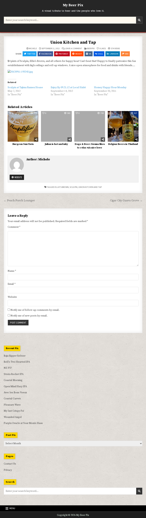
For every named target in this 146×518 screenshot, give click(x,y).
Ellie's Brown (62, 187)
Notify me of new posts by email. (29, 315)
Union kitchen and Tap (90, 187)
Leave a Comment (73, 48)
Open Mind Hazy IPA (15, 386)
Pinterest (63, 53)
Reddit (78, 53)
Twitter (31, 53)
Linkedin (114, 53)
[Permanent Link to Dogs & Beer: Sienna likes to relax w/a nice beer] (89, 126)
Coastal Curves (12, 398)
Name (12, 271)
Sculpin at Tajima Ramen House (25, 87)
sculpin (73, 187)
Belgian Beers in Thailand (123, 144)
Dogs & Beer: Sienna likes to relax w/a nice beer (90, 146)
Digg (100, 53)
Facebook (46, 53)
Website (18, 177)
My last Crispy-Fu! (14, 411)
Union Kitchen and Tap (73, 42)
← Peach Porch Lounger (19, 200)
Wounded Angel (13, 417)
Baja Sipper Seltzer (14, 355)
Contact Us (10, 463)
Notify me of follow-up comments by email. (35, 310)
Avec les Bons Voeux (15, 392)
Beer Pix (91, 48)
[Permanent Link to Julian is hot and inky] (56, 126)
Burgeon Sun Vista (23, 144)
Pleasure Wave (12, 404)
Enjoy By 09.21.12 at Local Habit (68, 87)
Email (11, 284)
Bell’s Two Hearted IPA (17, 362)
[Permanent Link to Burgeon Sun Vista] (23, 126)
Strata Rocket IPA (14, 374)
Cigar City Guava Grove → (126, 200)
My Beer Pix (73, 5)
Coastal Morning (13, 380)
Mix (126, 53)
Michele (33, 48)
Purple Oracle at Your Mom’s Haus (23, 423)
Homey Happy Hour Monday (110, 87)
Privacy (8, 470)
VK (90, 53)
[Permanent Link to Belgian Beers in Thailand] (123, 126)
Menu (12, 508)
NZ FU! (8, 368)
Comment (14, 227)
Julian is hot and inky (56, 144)
